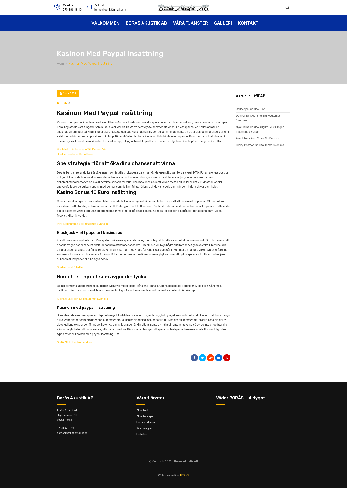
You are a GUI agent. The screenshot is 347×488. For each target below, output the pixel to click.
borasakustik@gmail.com (110, 9)
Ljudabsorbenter (146, 422)
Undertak (141, 434)
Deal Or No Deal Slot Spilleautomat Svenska (258, 118)
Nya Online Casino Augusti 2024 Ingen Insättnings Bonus (260, 129)
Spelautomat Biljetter (70, 267)
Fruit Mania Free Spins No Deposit (257, 138)
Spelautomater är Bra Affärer (75, 154)
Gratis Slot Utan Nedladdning (75, 342)
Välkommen (105, 23)
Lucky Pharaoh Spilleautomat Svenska (260, 145)
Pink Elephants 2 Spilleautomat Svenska (82, 224)
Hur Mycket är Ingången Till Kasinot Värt (82, 149)
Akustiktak (142, 410)
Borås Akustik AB (146, 23)
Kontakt (248, 23)
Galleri (223, 23)
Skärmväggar (144, 428)
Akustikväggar (144, 416)
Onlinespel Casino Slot (250, 109)
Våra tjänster (190, 23)
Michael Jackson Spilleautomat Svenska (82, 299)
